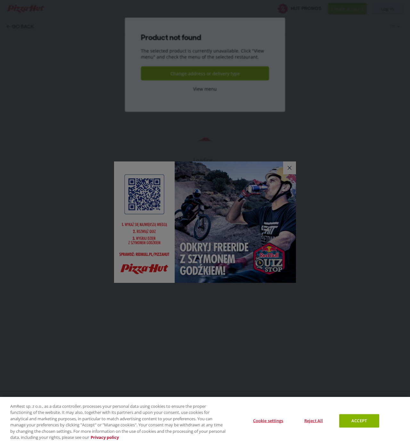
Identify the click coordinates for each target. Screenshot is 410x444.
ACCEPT (359, 420)
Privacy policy (105, 437)
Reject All (313, 420)
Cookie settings (268, 420)
